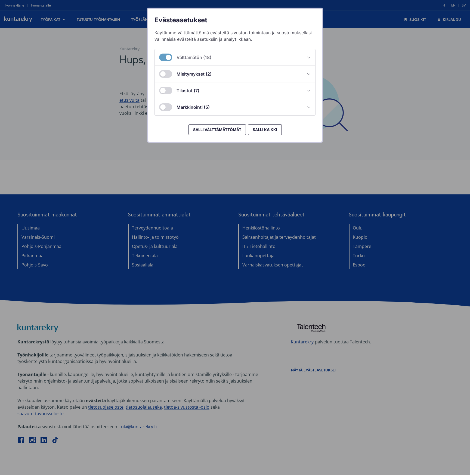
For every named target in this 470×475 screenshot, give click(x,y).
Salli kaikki (265, 129)
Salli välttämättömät (217, 129)
